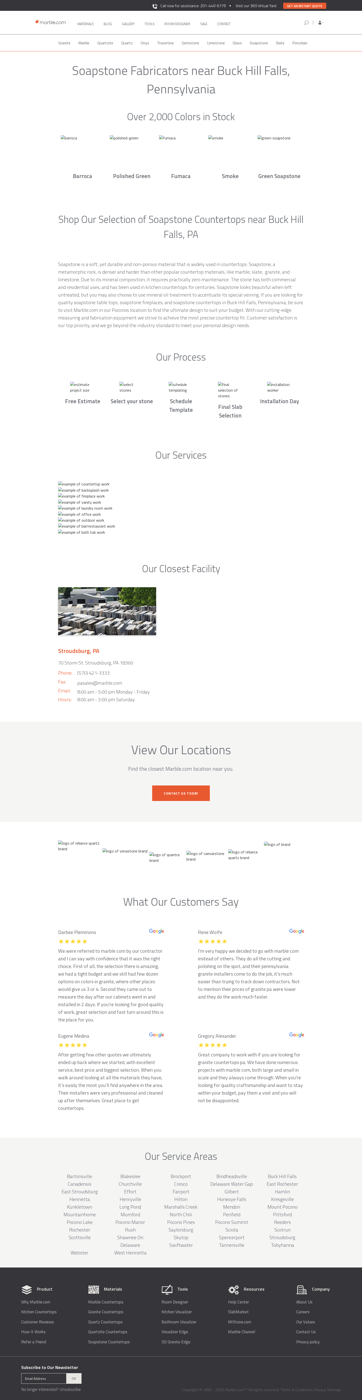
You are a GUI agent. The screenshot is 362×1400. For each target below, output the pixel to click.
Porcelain (299, 43)
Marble (83, 43)
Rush (130, 1229)
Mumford (130, 1214)
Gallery (128, 23)
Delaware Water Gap (231, 1184)
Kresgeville (282, 1199)
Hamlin (282, 1191)
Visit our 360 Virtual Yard (256, 6)
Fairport (181, 1191)
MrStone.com (239, 1322)
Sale (203, 23)
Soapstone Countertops (109, 1342)
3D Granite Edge (176, 1342)
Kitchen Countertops (39, 1312)
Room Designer (175, 1302)
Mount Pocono (282, 1207)
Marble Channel (241, 1332)
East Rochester (282, 1184)
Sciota (231, 1229)
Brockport (181, 1176)
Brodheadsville (231, 1176)
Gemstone (190, 43)
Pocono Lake (80, 1222)
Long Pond (130, 1207)
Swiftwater (181, 1245)
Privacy (320, 1390)
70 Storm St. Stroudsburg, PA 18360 (95, 663)
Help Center (238, 1302)
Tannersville (231, 1245)
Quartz (127, 43)
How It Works (33, 1332)
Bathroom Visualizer (179, 1322)
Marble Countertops (105, 1302)
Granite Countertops (105, 1312)
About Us (304, 1302)
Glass (237, 43)
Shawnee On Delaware (130, 1241)
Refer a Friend (33, 1342)
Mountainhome (80, 1214)
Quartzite (105, 43)
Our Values (305, 1322)
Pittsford (282, 1214)
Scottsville (80, 1237)
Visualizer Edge (175, 1332)
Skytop (181, 1237)
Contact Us (306, 1332)
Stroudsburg (282, 1237)
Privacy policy (308, 1342)
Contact (223, 23)
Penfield (231, 1214)
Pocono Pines (181, 1222)
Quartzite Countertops (107, 1332)
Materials (86, 23)
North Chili (181, 1214)
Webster (79, 1252)
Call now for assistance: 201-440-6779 (193, 6)
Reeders (282, 1222)
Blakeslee (130, 1176)
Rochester (79, 1229)
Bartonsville (79, 1176)
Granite (64, 43)
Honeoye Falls (231, 1199)
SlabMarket (238, 1312)
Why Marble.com (35, 1302)
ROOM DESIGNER (177, 23)
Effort (130, 1191)
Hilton (180, 1199)
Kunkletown (79, 1207)
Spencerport (232, 1237)
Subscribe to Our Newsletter (49, 1367)
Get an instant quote (304, 5)
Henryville (130, 1199)
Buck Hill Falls (282, 1176)
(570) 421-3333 (93, 673)
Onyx (145, 43)
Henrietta (79, 1199)
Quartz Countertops (105, 1322)
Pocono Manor (130, 1222)
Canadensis (79, 1184)
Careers (303, 1312)
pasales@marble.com (99, 683)
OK (74, 1378)
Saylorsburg (180, 1229)
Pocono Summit (231, 1222)
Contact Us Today (181, 793)
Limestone (216, 43)
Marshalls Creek (180, 1207)
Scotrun (282, 1229)
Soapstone (259, 43)
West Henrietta (130, 1252)
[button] (321, 23)
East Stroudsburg (80, 1191)
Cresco (181, 1184)
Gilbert (232, 1191)
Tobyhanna (282, 1245)
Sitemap (334, 1390)
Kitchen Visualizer (177, 1312)
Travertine (165, 43)
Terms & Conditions (296, 1390)
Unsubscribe (70, 1389)
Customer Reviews (37, 1322)
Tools (150, 23)
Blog (108, 23)
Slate (280, 43)
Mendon (231, 1207)
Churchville (130, 1184)
